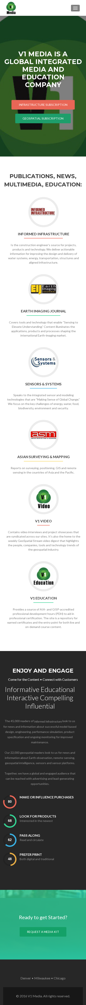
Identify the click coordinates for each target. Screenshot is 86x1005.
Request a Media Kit (43, 931)
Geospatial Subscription (43, 118)
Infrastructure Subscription (43, 104)
